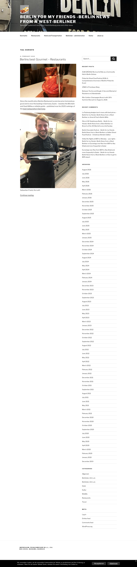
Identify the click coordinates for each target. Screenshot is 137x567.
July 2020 (85, 433)
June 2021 (85, 401)
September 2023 (88, 297)
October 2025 (87, 210)
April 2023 (85, 317)
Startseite (23, 36)
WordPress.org (87, 526)
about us (100, 36)
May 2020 (85, 441)
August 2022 (86, 345)
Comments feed (87, 522)
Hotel (84, 486)
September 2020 (88, 429)
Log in (84, 514)
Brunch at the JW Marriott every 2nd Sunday (97, 126)
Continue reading (27, 195)
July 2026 (85, 174)
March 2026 (86, 190)
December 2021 (87, 377)
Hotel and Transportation (53, 36)
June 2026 (85, 178)
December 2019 (87, 461)
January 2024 (87, 281)
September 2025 (88, 213)
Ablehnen (114, 563)
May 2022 (85, 357)
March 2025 (86, 233)
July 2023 (85, 305)
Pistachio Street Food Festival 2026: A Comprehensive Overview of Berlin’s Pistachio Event (98, 80)
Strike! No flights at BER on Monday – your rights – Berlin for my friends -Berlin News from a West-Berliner (99, 141)
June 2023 (85, 309)
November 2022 (87, 333)
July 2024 (85, 261)
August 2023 (86, 301)
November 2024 (88, 246)
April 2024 (85, 269)
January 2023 (87, 325)
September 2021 (88, 389)
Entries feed (86, 518)
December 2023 (87, 285)
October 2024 (87, 249)
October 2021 (87, 385)
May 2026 (85, 182)
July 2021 (85, 397)
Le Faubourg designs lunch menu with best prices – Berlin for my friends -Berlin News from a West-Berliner (99, 114)
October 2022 (87, 337)
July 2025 (85, 221)
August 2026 (86, 170)
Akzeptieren (99, 563)
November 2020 (88, 421)
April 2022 (85, 361)
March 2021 (86, 409)
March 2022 (86, 365)
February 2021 (87, 413)
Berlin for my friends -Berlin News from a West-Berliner (65, 19)
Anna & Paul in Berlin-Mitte (99, 117)
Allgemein (85, 474)
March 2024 (86, 273)
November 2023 (88, 289)
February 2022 (87, 369)
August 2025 (86, 218)
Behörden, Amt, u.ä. (88, 478)
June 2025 (85, 226)
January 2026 (87, 198)
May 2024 (85, 266)
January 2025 (87, 238)
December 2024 (87, 241)
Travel (84, 502)
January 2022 (86, 373)
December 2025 (87, 201)
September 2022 (88, 341)
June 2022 (85, 353)
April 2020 (85, 445)
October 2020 (87, 425)
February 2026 (87, 194)
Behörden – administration (75, 36)
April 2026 (85, 186)
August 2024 (86, 257)
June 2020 (85, 437)
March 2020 (86, 449)
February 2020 (87, 453)
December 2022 (87, 329)
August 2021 (86, 393)
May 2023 (85, 313)
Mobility (84, 494)
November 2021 (87, 381)
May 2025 (85, 229)
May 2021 (85, 405)
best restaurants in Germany (34, 109)
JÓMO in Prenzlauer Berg (90, 87)
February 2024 (87, 277)
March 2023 (86, 321)
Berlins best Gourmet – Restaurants (43, 59)
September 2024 (88, 253)
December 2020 (88, 417)
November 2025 (88, 206)
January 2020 (87, 457)
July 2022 (85, 349)
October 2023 (87, 293)
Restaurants (35, 36)
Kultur (91, 36)
